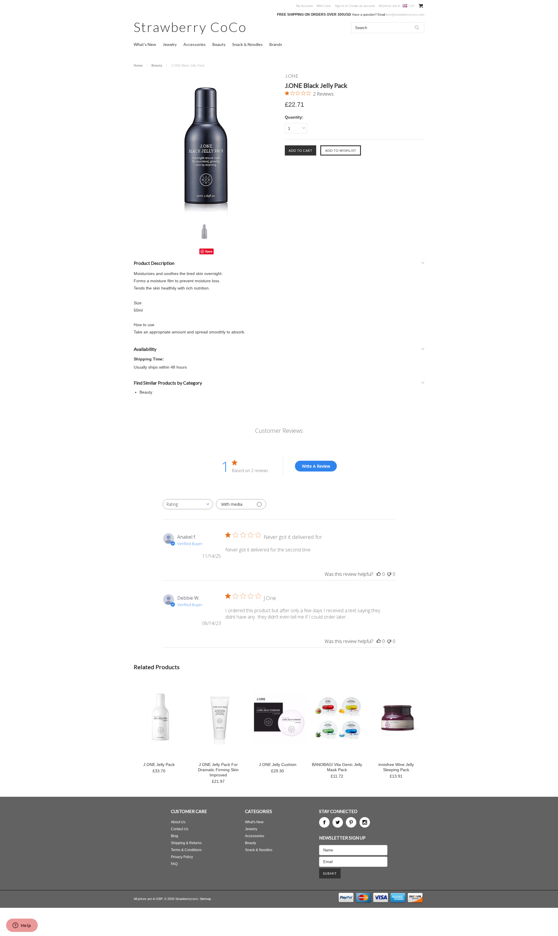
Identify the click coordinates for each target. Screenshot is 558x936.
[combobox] (188, 504)
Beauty (219, 44)
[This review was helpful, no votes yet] (379, 574)
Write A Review (316, 466)
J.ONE (291, 75)
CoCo (190, 27)
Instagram (365, 822)
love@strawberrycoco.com (405, 14)
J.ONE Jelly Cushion (277, 764)
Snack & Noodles (247, 44)
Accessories (194, 44)
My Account (304, 6)
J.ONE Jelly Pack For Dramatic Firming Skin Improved (218, 769)
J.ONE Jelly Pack (159, 764)
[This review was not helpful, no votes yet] (389, 574)
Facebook (324, 822)
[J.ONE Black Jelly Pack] (206, 145)
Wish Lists (323, 6)
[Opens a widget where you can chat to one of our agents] (22, 926)
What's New (145, 44)
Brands (275, 44)
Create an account (362, 6)
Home (138, 65)
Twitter (337, 822)
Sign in (339, 6)
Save (208, 251)
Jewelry (170, 44)
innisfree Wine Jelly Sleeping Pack (396, 767)
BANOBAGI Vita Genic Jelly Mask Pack (337, 767)
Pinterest (351, 822)
